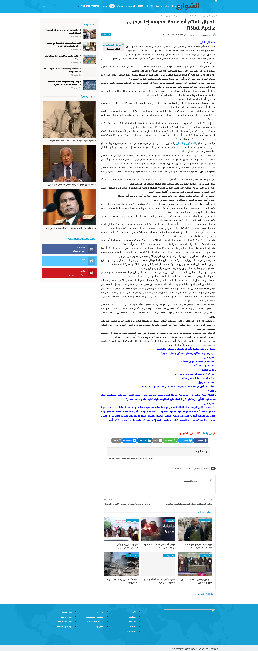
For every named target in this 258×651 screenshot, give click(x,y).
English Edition (89, 6)
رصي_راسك (208, 432)
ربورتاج (119, 6)
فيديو (105, 6)
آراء (111, 6)
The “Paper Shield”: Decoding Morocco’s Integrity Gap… (62, 70)
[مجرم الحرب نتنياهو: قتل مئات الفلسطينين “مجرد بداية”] (195, 529)
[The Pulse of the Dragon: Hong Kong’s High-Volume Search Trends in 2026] (89, 85)
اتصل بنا (99, 626)
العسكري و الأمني (186, 142)
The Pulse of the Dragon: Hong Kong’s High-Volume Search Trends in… (63, 82)
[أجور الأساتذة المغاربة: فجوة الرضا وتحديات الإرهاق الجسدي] (89, 34)
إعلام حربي (197, 468)
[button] (201, 440)
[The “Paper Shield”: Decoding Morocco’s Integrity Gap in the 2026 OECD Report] (89, 72)
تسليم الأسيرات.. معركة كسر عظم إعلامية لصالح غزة (188, 503)
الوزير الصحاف (178, 468)
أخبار (134, 612)
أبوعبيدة (206, 468)
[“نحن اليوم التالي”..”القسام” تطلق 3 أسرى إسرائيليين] (195, 564)
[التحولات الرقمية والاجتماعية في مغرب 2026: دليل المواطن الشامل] (89, 46)
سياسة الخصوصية (94, 616)
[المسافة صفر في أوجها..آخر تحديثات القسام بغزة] (121, 564)
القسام (188, 468)
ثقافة (140, 6)
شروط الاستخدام (95, 621)
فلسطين (170, 520)
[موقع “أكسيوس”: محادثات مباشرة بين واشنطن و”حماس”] (158, 529)
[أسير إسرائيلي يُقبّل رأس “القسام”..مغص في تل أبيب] (121, 529)
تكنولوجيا (130, 6)
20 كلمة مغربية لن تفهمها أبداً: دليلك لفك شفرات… (63, 57)
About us (67, 612)
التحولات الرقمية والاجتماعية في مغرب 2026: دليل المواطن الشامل (64, 44)
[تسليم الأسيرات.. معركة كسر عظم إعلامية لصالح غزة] (158, 564)
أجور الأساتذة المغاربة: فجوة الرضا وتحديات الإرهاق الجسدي (63, 31)
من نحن (100, 612)
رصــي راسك (106, 34)
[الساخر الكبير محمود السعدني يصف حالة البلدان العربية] (69, 119)
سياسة (159, 6)
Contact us (66, 616)
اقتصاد (149, 6)
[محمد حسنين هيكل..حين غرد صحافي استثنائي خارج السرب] (69, 163)
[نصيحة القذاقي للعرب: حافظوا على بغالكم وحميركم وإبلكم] (69, 207)
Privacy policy (64, 626)
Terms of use (65, 621)
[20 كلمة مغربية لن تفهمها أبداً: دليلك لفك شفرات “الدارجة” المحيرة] (89, 59)
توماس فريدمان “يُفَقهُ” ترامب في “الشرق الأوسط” (127, 503)
